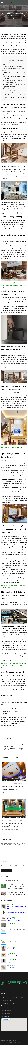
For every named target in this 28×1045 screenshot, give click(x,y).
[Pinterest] (7, 738)
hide (19, 57)
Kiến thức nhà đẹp (8, 817)
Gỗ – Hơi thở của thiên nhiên (10, 64)
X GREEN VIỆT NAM (18, 783)
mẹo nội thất (4, 734)
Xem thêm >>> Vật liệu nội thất (9, 729)
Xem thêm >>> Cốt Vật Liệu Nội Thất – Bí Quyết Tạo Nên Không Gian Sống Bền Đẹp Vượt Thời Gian (13, 666)
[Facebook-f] (10, 990)
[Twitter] (2, 738)
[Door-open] (18, 990)
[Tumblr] (13, 738)
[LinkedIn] (10, 738)
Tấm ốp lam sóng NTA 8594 (14, 941)
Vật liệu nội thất (13, 780)
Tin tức (5, 780)
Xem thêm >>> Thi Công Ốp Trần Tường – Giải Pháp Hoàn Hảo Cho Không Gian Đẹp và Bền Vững (13, 285)
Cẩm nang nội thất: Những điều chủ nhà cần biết (12, 880)
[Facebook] (5, 738)
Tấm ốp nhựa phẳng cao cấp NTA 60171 (17, 929)
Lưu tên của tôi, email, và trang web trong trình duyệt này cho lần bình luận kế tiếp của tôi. (14, 865)
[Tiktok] (13, 990)
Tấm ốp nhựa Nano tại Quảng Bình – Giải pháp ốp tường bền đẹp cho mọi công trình (13, 894)
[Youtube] (15, 990)
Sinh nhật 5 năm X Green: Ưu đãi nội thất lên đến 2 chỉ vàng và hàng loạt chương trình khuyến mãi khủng (16, 886)
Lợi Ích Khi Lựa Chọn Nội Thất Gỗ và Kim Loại (13, 88)
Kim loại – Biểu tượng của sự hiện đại (12, 66)
